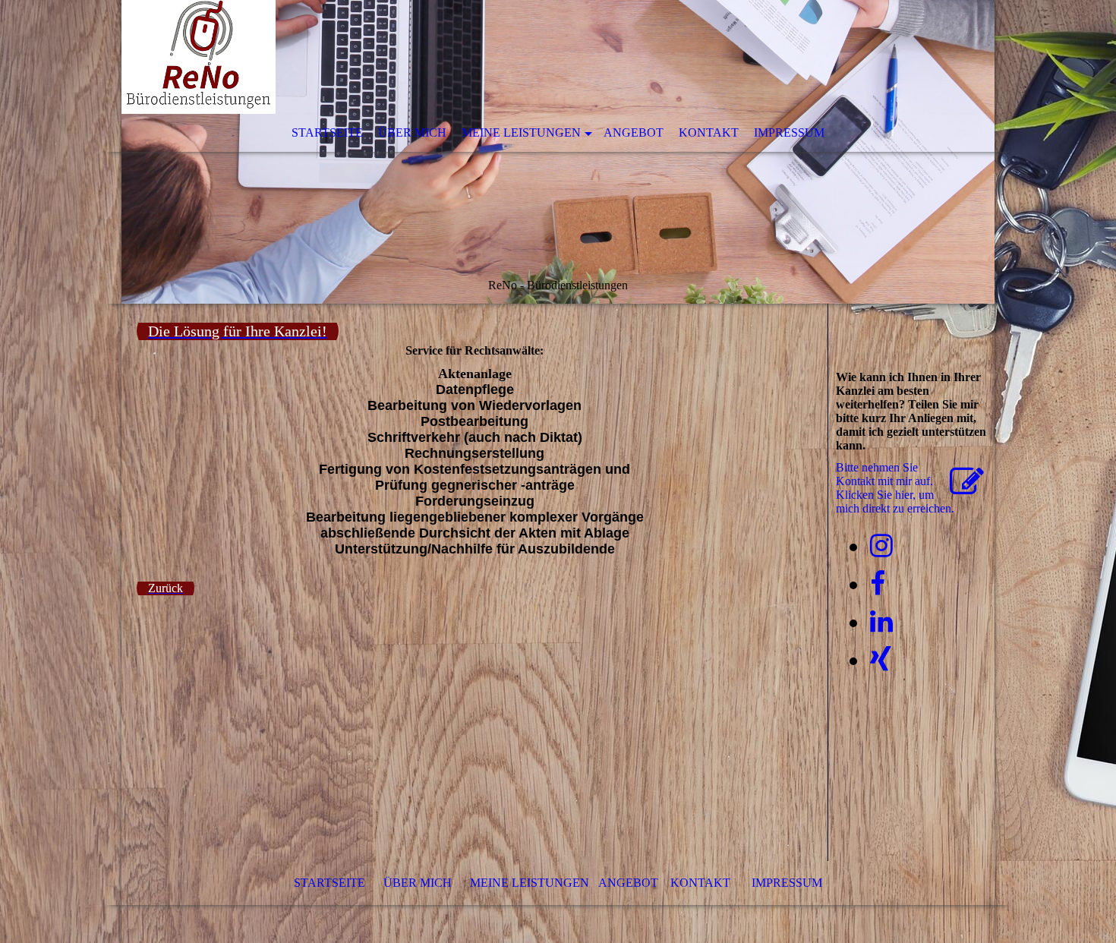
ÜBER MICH (412, 132)
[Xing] (880, 660)
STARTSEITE (327, 132)
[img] (558, 152)
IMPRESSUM (789, 132)
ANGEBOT (626, 882)
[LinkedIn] (881, 622)
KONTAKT (709, 132)
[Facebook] (877, 584)
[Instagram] (881, 546)
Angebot (634, 132)
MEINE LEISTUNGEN (521, 132)
